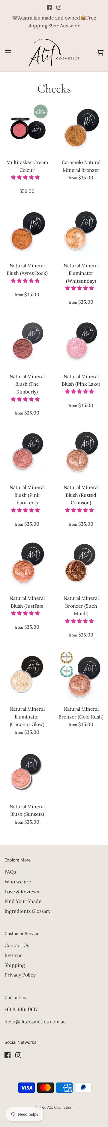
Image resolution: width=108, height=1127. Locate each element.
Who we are (17, 882)
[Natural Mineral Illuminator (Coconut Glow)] (27, 675)
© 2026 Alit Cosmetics (53, 1107)
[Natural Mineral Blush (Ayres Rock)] (27, 231)
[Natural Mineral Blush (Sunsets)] (27, 772)
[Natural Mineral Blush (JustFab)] (27, 564)
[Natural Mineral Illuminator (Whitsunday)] (81, 231)
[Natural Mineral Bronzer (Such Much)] (81, 564)
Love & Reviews (21, 892)
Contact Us (16, 945)
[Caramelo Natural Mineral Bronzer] (81, 128)
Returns (13, 955)
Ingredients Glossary (27, 911)
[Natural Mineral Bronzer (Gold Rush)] (81, 675)
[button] (26, 177)
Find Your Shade (22, 901)
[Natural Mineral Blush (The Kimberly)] (27, 342)
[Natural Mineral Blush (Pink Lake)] (81, 342)
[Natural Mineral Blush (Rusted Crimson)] (81, 453)
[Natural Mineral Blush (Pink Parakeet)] (27, 453)
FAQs (10, 872)
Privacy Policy (20, 975)
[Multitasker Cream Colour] (27, 128)
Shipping (14, 965)
